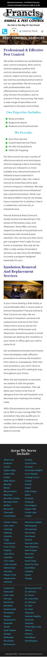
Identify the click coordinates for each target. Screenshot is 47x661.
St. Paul (28, 605)
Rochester (9, 612)
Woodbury (30, 637)
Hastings (8, 529)
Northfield (30, 568)
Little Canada (10, 564)
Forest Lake (30, 512)
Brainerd (8, 495)
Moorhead (30, 536)
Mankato (8, 571)
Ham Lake (9, 525)
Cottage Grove (32, 477)
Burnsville (8, 509)
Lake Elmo (9, 554)
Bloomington (10, 491)
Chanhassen (10, 516)
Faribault (29, 502)
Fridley (28, 516)
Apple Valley (10, 470)
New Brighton (32, 547)
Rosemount (9, 619)
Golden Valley (10, 522)
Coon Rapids (31, 474)
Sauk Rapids (10, 630)
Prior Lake (9, 595)
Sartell (7, 626)
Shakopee (8, 637)
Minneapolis (31, 525)
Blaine (7, 488)
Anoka (7, 467)
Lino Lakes (9, 561)
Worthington (31, 641)
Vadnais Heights (33, 616)
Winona (29, 634)
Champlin (8, 512)
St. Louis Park (31, 598)
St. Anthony (30, 591)
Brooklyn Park (11, 502)
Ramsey (8, 598)
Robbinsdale (10, 609)
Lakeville (8, 557)
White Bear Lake (33, 626)
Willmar (29, 630)
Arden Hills (9, 474)
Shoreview (9, 641)
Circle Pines (30, 463)
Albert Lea (9, 459)
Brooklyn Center (12, 498)
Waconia (29, 619)
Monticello (30, 532)
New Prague (31, 550)
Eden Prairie (31, 491)
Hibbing (7, 532)
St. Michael (30, 602)
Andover (8, 463)
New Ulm (29, 554)
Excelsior (29, 498)
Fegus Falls (30, 509)
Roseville (8, 623)
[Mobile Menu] (42, 31)
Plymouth (8, 591)
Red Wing (8, 602)
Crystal (28, 481)
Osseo (28, 575)
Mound (28, 539)
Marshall (8, 582)
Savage (7, 634)
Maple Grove (10, 575)
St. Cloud (29, 595)
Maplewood (9, 578)
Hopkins (8, 536)
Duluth (28, 484)
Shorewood (9, 644)
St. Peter (29, 609)
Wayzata (29, 623)
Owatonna (9, 588)
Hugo (6, 539)
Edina (27, 495)
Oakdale (29, 571)
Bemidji (7, 484)
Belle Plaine (9, 481)
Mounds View (31, 543)
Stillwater (29, 612)
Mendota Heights (33, 522)
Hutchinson (9, 543)
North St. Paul (31, 564)
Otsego (28, 578)
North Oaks (30, 561)
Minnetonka (31, 529)
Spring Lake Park (33, 588)
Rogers (7, 616)
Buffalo (7, 505)
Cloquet (29, 467)
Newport (29, 557)
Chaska (28, 459)
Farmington (31, 505)
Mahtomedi (9, 568)
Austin (7, 477)
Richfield (8, 605)
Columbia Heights (34, 470)
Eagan (28, 488)
